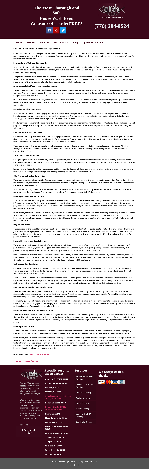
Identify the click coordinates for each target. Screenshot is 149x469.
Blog (75, 42)
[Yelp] (56, 30)
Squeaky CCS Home (93, 42)
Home (19, 42)
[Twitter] (63, 30)
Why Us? (44, 42)
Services (31, 42)
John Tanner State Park (39, 354)
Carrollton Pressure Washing (25, 361)
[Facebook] (49, 30)
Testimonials (61, 42)
